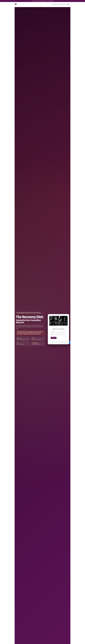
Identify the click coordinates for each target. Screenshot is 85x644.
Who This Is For (55, 4)
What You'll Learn (62, 4)
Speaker (68, 4)
